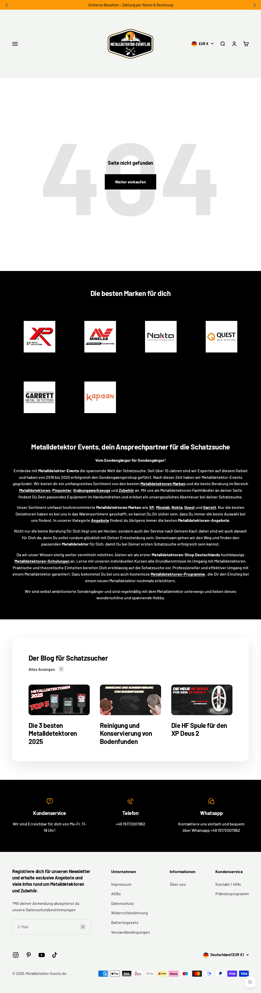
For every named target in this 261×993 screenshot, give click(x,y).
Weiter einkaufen (130, 181)
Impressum (121, 884)
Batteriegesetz (124, 922)
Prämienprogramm (232, 893)
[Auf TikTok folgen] (54, 954)
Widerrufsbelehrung (129, 912)
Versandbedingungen (130, 932)
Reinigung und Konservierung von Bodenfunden (126, 733)
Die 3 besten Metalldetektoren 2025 (53, 733)
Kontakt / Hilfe (228, 884)
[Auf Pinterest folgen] (28, 954)
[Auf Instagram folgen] (15, 954)
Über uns (178, 884)
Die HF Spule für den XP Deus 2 (199, 729)
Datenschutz (122, 903)
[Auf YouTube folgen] (41, 954)
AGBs (116, 893)
